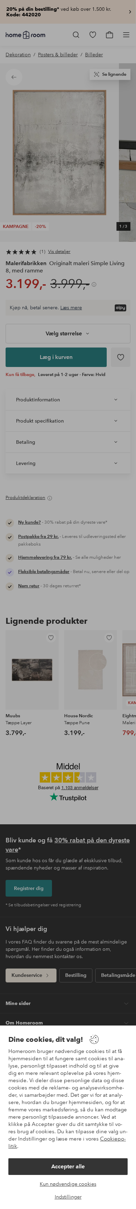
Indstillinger (68, 1197)
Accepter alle (68, 1166)
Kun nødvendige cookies (68, 1184)
